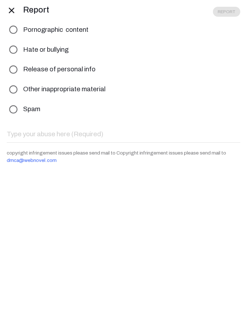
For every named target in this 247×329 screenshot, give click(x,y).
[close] (12, 10)
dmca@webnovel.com (32, 160)
